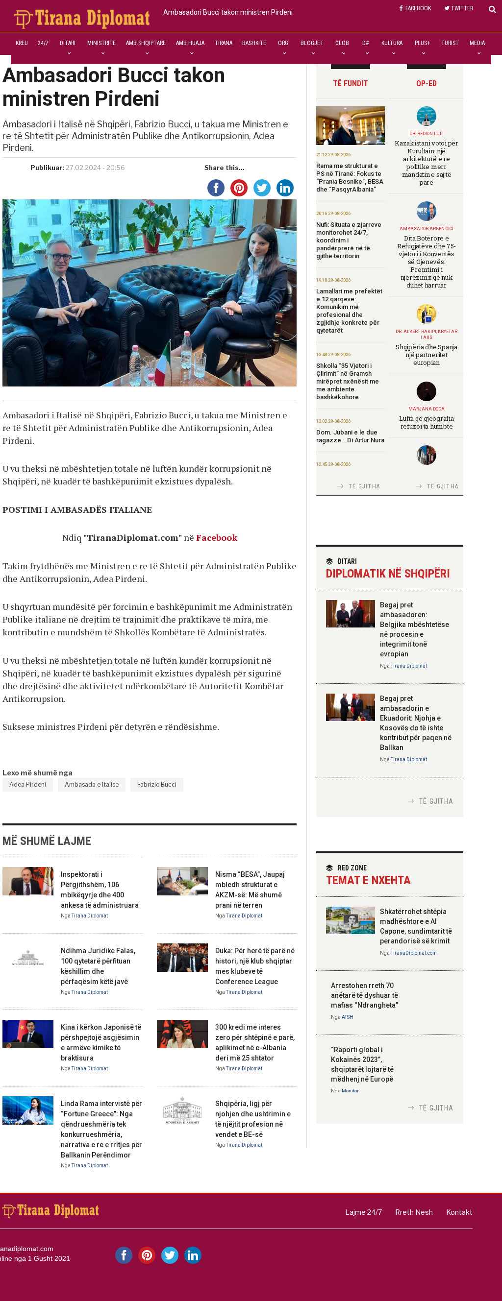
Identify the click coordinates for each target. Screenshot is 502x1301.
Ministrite (101, 43)
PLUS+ (422, 43)
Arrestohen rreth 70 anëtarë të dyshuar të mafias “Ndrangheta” (364, 995)
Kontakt (459, 1212)
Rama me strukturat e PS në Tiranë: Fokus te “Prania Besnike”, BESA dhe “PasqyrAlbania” (349, 177)
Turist (450, 43)
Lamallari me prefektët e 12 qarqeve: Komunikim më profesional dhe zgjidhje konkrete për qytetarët (349, 311)
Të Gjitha (364, 486)
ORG (283, 43)
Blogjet (312, 43)
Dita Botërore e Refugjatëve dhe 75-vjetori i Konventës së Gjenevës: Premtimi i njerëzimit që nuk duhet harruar (426, 261)
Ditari (67, 43)
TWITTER (462, 8)
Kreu (22, 43)
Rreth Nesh (414, 1212)
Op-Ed (426, 83)
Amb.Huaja (190, 43)
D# (365, 43)
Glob (342, 43)
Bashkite (254, 43)
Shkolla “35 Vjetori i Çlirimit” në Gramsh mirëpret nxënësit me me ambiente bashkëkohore (347, 381)
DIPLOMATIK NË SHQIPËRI (388, 568)
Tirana (223, 43)
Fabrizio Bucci (156, 784)
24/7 (43, 43)
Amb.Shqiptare (146, 43)
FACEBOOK (418, 8)
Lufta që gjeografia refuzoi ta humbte (426, 422)
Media (477, 43)
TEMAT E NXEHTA (368, 875)
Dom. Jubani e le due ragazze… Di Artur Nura (350, 436)
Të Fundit (350, 83)
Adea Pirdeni (27, 784)
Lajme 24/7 (363, 1212)
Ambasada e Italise (92, 784)
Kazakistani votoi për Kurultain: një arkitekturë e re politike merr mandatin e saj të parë (426, 163)
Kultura (391, 43)
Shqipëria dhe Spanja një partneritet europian (426, 354)
